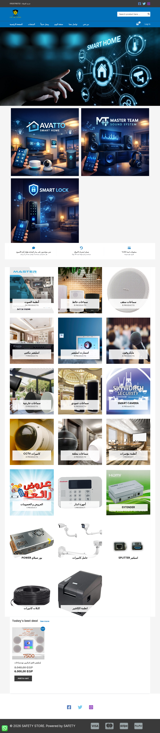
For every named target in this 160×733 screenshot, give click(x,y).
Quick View (28, 657)
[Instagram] (148, 3)
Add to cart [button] (23, 678)
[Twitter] (144, 3)
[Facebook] (139, 3)
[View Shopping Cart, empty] (137, 24)
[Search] (148, 14)
